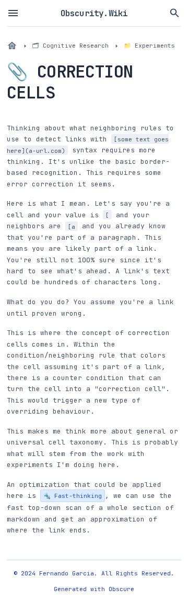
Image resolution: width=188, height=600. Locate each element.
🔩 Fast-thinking (72, 495)
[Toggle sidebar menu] (13, 13)
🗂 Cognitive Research (70, 45)
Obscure (121, 589)
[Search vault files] (175, 13)
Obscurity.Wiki (94, 13)
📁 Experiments (149, 45)
